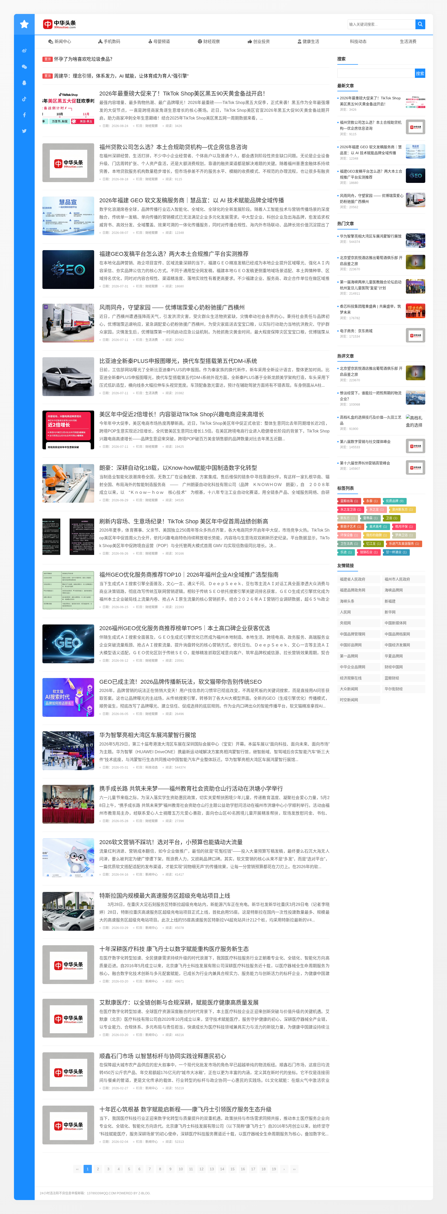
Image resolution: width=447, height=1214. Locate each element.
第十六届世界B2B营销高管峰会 (365, 463)
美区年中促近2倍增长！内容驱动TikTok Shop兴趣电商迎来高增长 (181, 414)
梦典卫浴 (404, 535)
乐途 (346, 552)
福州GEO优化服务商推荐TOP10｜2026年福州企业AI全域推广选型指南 (189, 574)
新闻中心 (63, 41)
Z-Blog (144, 1193)
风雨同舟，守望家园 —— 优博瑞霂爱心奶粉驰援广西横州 (172, 307)
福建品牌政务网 (352, 590)
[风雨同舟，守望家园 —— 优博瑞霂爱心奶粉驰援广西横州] (68, 323)
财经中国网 (394, 667)
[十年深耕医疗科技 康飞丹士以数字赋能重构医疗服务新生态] (68, 964)
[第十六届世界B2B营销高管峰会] (415, 467)
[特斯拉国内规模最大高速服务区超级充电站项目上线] (68, 911)
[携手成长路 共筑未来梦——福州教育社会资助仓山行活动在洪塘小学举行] (68, 804)
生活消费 (408, 41)
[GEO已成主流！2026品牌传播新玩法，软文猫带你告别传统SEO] (68, 697)
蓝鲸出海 (349, 501)
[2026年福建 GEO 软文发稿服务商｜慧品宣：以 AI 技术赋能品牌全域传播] (68, 216)
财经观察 (211, 41)
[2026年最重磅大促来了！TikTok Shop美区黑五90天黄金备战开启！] (68, 109)
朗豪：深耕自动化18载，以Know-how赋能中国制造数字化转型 (178, 468)
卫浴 (391, 518)
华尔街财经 (394, 689)
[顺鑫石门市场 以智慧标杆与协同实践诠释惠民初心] (68, 1071)
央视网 (345, 623)
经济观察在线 (351, 678)
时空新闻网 (349, 700)
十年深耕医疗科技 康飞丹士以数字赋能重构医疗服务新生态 (174, 949)
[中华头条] (67, 24)
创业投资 (261, 41)
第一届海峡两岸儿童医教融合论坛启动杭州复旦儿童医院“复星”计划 (370, 285)
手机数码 (112, 41)
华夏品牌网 (394, 656)
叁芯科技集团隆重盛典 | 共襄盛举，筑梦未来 (370, 309)
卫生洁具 (349, 544)
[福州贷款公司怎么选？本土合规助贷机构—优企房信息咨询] (68, 162)
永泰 (372, 501)
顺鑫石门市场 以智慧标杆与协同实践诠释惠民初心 (162, 1056)
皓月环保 (404, 526)
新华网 (390, 612)
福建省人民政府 (352, 579)
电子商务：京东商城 (356, 331)
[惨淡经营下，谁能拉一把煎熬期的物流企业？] (415, 397)
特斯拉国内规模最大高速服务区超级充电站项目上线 (164, 895)
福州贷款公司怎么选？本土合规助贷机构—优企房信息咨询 (173, 147)
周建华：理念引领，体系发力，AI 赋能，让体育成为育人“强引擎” (121, 76)
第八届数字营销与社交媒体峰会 (365, 442)
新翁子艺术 (350, 526)
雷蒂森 (370, 518)
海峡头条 (347, 601)
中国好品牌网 (351, 645)
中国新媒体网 (395, 623)
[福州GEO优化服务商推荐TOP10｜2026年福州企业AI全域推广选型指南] (68, 590)
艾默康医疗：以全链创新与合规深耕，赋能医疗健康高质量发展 (179, 1002)
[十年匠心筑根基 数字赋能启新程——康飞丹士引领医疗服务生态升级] (68, 1125)
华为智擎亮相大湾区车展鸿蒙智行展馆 (147, 735)
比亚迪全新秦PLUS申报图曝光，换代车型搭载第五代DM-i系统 (178, 361)
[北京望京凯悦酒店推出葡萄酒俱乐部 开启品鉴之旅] (415, 262)
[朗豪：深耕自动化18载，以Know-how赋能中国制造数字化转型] (68, 483)
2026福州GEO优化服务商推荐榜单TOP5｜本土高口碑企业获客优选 (184, 628)
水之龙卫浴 (350, 509)
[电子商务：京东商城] (415, 335)
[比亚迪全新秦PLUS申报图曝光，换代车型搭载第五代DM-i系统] (68, 376)
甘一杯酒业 (396, 552)
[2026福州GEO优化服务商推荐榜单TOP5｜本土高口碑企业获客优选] (68, 643)
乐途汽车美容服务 (404, 544)
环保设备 (349, 535)
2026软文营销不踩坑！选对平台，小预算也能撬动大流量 (171, 842)
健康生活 (311, 41)
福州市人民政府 (397, 579)
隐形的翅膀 (376, 535)
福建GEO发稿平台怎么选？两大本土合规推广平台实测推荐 (174, 254)
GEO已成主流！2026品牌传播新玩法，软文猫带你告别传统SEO (180, 682)
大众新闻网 (349, 689)
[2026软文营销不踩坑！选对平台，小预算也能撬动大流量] (68, 857)
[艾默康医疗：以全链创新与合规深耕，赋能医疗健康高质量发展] (68, 1018)
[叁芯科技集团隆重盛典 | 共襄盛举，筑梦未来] (415, 310)
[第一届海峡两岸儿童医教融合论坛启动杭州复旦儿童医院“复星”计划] (415, 286)
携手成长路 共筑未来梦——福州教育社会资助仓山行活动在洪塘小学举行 (191, 788)
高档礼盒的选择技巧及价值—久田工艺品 (370, 420)
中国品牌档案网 (397, 634)
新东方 (347, 518)
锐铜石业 (369, 552)
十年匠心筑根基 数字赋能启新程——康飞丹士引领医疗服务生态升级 (185, 1109)
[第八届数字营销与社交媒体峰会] (415, 446)
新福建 (390, 601)
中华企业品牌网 (352, 667)
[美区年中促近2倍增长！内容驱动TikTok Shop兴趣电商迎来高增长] (68, 430)
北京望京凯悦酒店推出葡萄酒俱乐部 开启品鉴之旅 (371, 261)
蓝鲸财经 (392, 678)
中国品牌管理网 (352, 634)
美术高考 (378, 526)
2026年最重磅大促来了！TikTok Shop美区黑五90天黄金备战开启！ (183, 93)
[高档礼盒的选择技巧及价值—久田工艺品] (415, 421)
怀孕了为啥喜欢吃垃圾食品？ (84, 59)
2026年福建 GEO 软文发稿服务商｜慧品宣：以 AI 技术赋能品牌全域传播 (191, 200)
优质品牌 (395, 501)
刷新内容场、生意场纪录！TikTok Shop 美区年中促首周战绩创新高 (183, 521)
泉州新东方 (402, 509)
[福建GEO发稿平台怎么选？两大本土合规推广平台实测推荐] (68, 269)
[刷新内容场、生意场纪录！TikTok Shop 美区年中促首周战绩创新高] (68, 537)
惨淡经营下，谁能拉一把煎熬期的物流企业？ (370, 396)
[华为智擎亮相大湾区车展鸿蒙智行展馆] (68, 750)
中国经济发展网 (397, 645)
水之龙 (376, 509)
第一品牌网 (349, 656)
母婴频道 (161, 41)
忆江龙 (373, 544)
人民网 (345, 612)
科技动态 (358, 41)
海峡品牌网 (394, 590)
